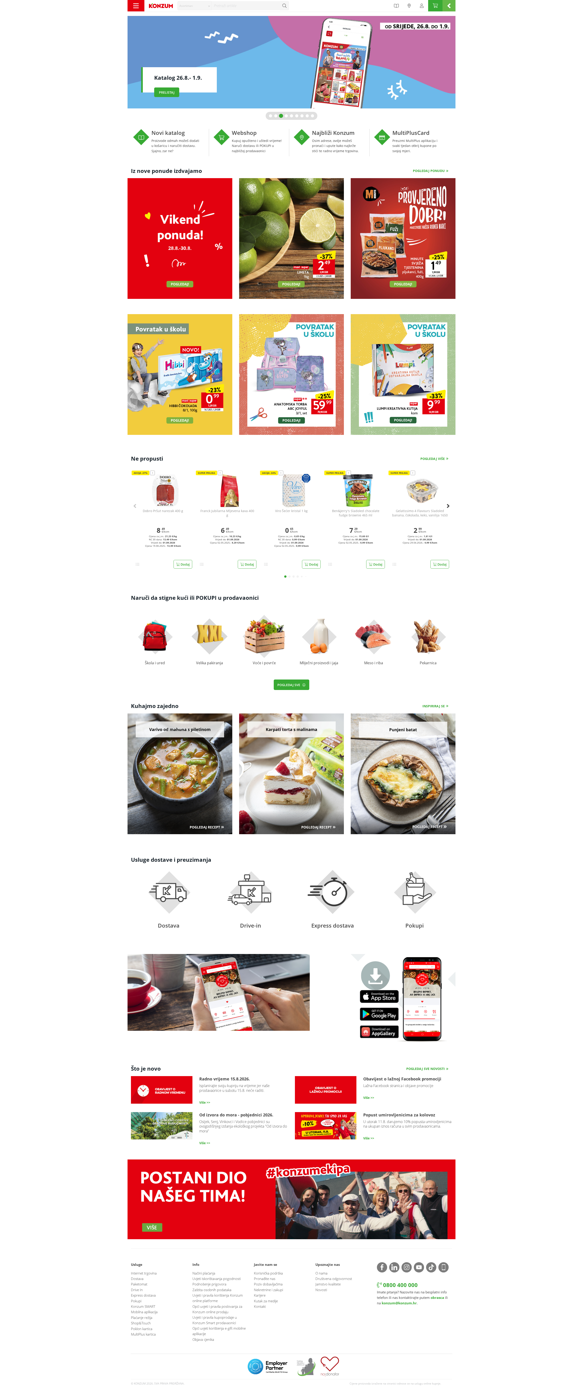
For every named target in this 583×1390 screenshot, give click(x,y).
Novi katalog (171, 142)
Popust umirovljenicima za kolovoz (373, 1126)
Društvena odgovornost (333, 1278)
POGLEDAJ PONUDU (429, 171)
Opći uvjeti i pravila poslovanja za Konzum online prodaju (217, 1309)
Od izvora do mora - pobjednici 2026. (209, 1129)
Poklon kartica (141, 1328)
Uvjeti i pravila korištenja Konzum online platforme (217, 1298)
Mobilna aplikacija (144, 1312)
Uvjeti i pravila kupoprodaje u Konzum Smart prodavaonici (214, 1320)
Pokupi (414, 904)
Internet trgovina (144, 1273)
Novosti (321, 1289)
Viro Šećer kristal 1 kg (291, 511)
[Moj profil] (421, 5)
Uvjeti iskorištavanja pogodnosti (216, 1278)
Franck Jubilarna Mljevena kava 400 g (227, 513)
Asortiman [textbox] (186, 6)
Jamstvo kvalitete (328, 1284)
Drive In (137, 1289)
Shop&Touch (141, 1323)
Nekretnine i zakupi (268, 1289)
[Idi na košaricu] (435, 5)
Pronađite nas (264, 1278)
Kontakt (260, 1306)
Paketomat (139, 1284)
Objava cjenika (203, 1339)
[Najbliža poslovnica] (409, 5)
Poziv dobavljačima (268, 1284)
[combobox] (194, 5)
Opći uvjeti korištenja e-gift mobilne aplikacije (219, 1331)
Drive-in (250, 904)
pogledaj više (432, 458)
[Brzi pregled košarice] (448, 5)
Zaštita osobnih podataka (211, 1289)
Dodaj (185, 564)
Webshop (251, 142)
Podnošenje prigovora (209, 1284)
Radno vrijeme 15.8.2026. (209, 1090)
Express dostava (332, 904)
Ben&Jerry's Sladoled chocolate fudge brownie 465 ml (355, 513)
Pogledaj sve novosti (425, 1069)
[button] (270, 116)
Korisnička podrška (268, 1273)
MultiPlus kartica (143, 1334)
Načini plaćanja (203, 1273)
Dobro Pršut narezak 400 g (163, 511)
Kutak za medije (266, 1301)
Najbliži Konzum (332, 142)
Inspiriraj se (433, 706)
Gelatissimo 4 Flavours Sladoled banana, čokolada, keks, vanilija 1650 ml (420, 513)
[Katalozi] (396, 5)
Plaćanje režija (141, 1317)
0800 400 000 (400, 1285)
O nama (321, 1273)
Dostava (168, 904)
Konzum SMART (143, 1306)
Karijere (260, 1295)
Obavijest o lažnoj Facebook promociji (373, 1090)
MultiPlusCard (412, 142)
